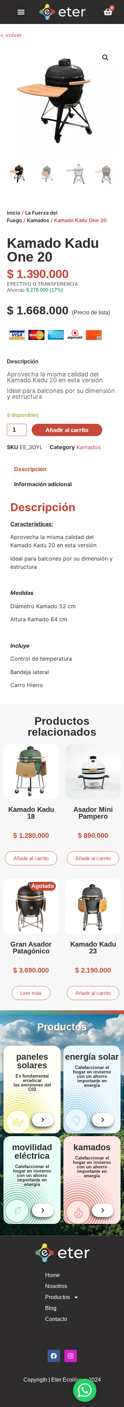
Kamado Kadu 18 (31, 813)
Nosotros (56, 1286)
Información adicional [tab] (43, 484)
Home (52, 1275)
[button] (21, 11)
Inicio (13, 213)
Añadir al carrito (67, 429)
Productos (57, 1297)
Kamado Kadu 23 (93, 947)
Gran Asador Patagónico (31, 947)
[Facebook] (54, 1356)
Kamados (38, 220)
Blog (50, 1308)
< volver (11, 35)
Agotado (42, 886)
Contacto (56, 1319)
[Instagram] (70, 1356)
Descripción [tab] (30, 469)
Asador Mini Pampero (93, 813)
